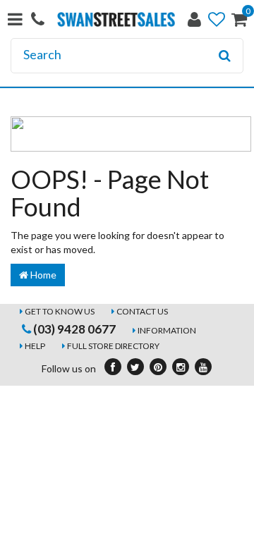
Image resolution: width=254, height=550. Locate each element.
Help (35, 346)
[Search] (224, 55)
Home (42, 275)
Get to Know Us (60, 311)
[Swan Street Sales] (116, 18)
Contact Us (142, 311)
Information (167, 330)
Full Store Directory (113, 346)
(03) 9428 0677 (73, 329)
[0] (239, 22)
